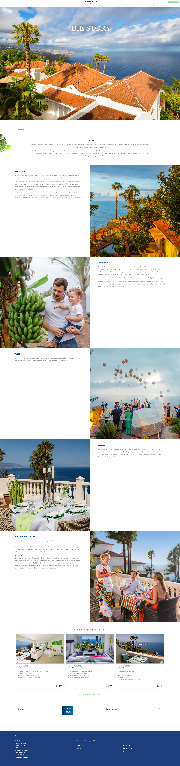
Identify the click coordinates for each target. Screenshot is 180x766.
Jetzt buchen (173, 1)
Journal (141, 5)
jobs (78, 751)
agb (123, 751)
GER (3, 2)
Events (115, 5)
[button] (21, 662)
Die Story (80, 748)
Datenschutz (127, 748)
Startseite (16, 129)
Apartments (14, 5)
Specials (39, 5)
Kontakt (166, 5)
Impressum (126, 745)
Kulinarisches (64, 5)
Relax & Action (90, 5)
